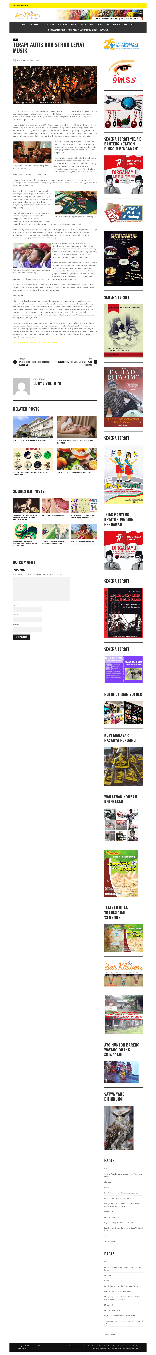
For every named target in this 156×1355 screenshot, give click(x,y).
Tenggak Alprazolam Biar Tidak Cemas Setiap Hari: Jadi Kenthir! (32, 473)
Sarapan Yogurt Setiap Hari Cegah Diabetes (74, 472)
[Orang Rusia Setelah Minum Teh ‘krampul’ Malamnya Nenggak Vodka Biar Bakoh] (23, 505)
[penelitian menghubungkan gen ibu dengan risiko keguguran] (74, 427)
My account (108, 1212)
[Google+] (132, 5)
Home (106, 1187)
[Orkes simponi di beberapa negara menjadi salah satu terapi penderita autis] (55, 85)
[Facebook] (128, 5)
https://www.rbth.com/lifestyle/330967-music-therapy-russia (35, 342)
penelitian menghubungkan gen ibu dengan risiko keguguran (76, 441)
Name (15, 605)
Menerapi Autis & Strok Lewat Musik (117, 1198)
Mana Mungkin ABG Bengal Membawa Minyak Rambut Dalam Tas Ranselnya (25, 543)
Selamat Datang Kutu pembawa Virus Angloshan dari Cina (53, 542)
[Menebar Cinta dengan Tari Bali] (80, 532)
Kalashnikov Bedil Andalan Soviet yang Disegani (121, 1193)
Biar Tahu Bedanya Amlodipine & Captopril (29, 440)
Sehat (15, 40)
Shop (106, 1236)
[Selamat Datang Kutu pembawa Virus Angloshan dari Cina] (51, 532)
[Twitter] (135, 5)
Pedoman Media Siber (112, 1217)
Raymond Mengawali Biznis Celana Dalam (119, 1222)
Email (15, 615)
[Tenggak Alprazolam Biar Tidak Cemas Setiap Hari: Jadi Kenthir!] (30, 459)
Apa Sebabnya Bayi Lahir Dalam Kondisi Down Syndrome (82, 516)
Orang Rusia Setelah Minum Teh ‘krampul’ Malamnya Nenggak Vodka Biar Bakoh (25, 517)
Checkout (107, 1182)
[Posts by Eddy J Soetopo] (14, 60)
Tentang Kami (109, 1241)
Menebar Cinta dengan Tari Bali (83, 541)
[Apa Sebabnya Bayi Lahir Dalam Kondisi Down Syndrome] (80, 505)
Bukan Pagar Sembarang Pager (54, 515)
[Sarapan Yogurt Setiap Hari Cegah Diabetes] (74, 459)
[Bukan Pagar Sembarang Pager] (51, 505)
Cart (105, 1168)
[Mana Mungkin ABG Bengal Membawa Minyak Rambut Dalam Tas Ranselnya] (23, 532)
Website (16, 625)
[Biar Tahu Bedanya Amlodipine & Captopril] (30, 427)
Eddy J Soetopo (21, 60)
